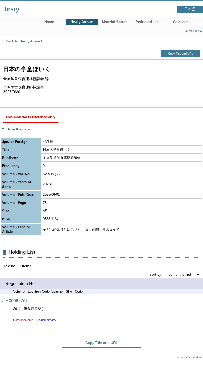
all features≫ (193, 31)
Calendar (180, 22)
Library (9, 9)
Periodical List (147, 22)
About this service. (190, 357)
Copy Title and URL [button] (180, 53)
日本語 (189, 9)
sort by (155, 274)
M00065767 (16, 301)
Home (49, 22)
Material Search (114, 22)
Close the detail (18, 129)
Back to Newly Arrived (24, 41)
